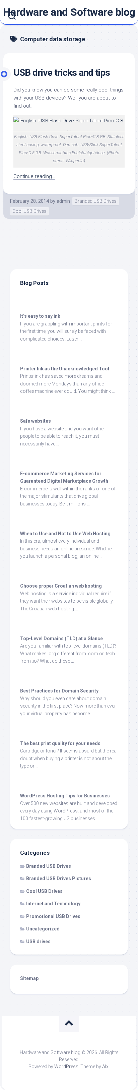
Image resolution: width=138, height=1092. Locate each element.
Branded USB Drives (96, 201)
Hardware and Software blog (69, 12)
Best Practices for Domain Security (59, 690)
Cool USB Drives (29, 211)
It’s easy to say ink (40, 316)
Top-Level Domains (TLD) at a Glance (61, 638)
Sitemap (29, 978)
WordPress (66, 1066)
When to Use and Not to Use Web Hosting (65, 533)
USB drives (38, 941)
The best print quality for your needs (60, 743)
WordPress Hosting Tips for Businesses (65, 795)
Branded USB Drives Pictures (58, 878)
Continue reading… (34, 176)
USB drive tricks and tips (61, 72)
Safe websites (35, 421)
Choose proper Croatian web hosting (61, 586)
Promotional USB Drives (53, 916)
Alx (105, 1066)
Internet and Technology (53, 903)
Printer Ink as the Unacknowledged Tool (64, 368)
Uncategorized (43, 928)
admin (63, 201)
